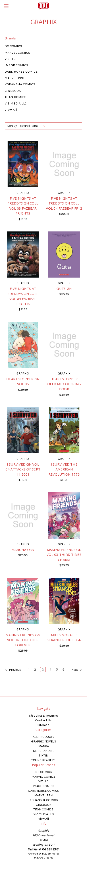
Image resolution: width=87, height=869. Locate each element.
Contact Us (43, 720)
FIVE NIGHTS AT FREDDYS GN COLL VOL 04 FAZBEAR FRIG (64, 203)
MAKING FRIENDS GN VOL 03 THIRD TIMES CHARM (64, 554)
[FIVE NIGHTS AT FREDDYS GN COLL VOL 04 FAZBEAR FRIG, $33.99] (64, 164)
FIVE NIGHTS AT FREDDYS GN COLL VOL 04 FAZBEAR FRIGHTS (23, 296)
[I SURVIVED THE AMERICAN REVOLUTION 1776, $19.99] (64, 430)
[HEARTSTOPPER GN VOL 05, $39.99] (23, 345)
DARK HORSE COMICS (21, 72)
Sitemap (43, 725)
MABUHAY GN (23, 549)
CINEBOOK (13, 91)
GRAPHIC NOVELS (43, 741)
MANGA (43, 746)
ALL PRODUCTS (43, 737)
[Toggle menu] (6, 6)
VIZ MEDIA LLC (16, 103)
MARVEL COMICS (17, 53)
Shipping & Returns (43, 716)
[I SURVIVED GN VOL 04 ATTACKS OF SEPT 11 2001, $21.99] (23, 430)
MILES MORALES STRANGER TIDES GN (64, 637)
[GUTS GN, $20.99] (64, 254)
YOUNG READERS (43, 760)
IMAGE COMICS (16, 65)
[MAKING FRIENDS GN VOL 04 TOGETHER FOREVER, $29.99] (23, 601)
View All (11, 110)
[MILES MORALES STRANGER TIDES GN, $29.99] (64, 601)
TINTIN (43, 755)
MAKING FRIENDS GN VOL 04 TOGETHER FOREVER (23, 640)
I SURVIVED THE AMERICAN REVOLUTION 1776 (64, 469)
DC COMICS (13, 46)
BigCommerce (51, 853)
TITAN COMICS (15, 97)
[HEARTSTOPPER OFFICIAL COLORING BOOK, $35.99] (64, 345)
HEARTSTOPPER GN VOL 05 (22, 381)
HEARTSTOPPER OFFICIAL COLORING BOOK (64, 384)
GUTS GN (64, 288)
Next (75, 670)
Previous (14, 670)
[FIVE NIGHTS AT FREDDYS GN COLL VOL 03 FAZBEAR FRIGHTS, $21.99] (23, 164)
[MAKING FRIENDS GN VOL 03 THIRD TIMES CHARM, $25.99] (64, 515)
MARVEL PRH (14, 78)
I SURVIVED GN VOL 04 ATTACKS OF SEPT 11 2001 (23, 469)
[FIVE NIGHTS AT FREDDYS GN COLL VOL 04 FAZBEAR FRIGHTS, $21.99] (23, 254)
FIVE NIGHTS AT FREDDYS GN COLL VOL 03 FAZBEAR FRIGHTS (23, 206)
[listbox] (33, 126)
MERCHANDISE (43, 751)
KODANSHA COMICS (20, 84)
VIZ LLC (10, 59)
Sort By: (12, 125)
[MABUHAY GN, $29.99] (23, 515)
